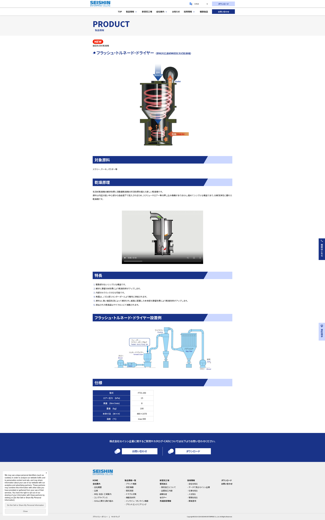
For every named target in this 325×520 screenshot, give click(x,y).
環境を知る (193, 497)
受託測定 (130, 490)
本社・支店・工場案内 (102, 494)
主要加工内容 (167, 490)
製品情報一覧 (130, 480)
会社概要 (98, 487)
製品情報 (130, 11)
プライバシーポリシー (100, 516)
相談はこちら (321, 250)
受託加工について (168, 487)
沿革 (96, 490)
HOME (95, 480)
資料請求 (321, 333)
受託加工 (163, 483)
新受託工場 (147, 12)
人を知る (192, 494)
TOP (120, 12)
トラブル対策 (131, 494)
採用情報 (188, 11)
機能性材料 (130, 497)
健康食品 (204, 12)
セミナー (163, 497)
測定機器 (130, 487)
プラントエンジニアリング (136, 504)
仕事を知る (193, 490)
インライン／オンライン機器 (137, 501)
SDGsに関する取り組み (103, 501)
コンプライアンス (101, 497)
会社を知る (193, 483)
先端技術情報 (165, 501)
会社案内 (160, 11)
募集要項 (192, 501)
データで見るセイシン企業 (199, 487)
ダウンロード (223, 4)
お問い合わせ (223, 11)
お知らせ (176, 12)
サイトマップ (115, 516)
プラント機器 (131, 483)
